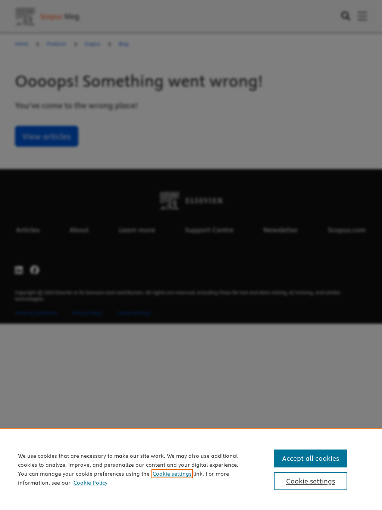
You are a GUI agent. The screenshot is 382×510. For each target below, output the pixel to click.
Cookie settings (172, 473)
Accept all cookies (310, 458)
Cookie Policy (90, 482)
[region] (191, 469)
